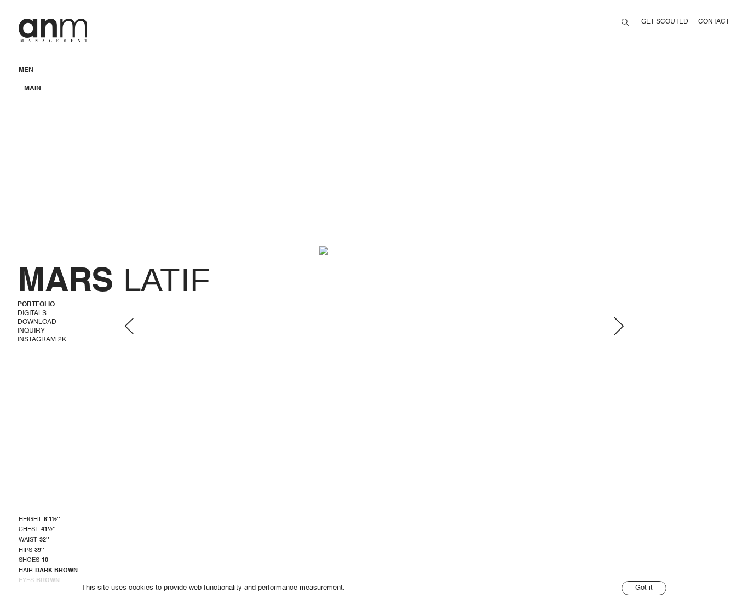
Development (49, 98)
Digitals (32, 313)
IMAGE (34, 79)
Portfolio (36, 304)
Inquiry (31, 331)
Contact (713, 22)
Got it (644, 587)
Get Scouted (664, 22)
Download (37, 322)
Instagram (42, 340)
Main (32, 89)
